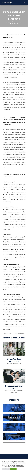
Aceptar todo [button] (13, 468)
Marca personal (14, 407)
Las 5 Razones (20, 390)
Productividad (14, 417)
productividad (14, 23)
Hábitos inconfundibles (10, 390)
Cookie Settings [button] (6, 469)
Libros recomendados (14, 427)
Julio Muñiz (11, 22)
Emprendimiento (14, 436)
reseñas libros (17, 363)
